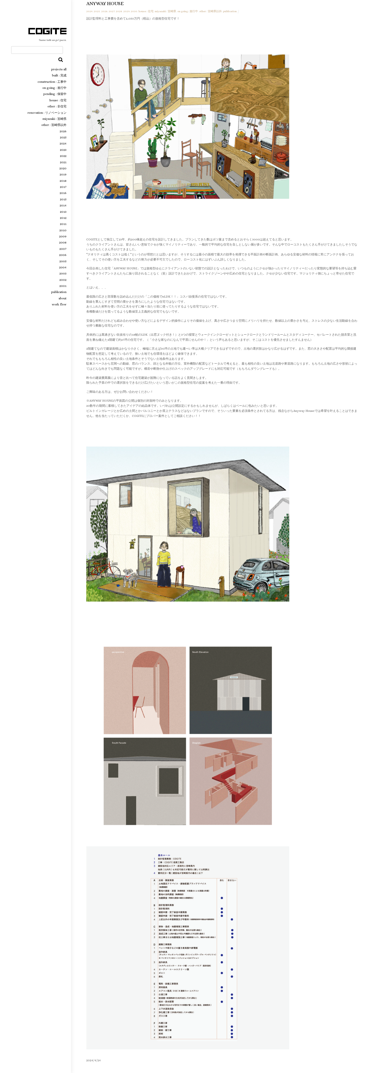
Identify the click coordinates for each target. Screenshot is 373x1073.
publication (58, 292)
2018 (63, 181)
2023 (63, 150)
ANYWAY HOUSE (104, 3)
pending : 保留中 (54, 94)
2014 (63, 205)
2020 (62, 168)
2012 (63, 218)
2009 (62, 236)
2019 (63, 174)
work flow (59, 304)
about (62, 298)
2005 (62, 261)
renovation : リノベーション (47, 113)
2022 (63, 156)
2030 (134, 11)
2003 (62, 273)
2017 (63, 187)
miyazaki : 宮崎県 (54, 119)
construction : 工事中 (52, 82)
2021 (63, 162)
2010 (62, 230)
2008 (62, 242)
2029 (126, 11)
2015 (63, 199)
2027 (111, 11)
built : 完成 (59, 75)
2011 (63, 224)
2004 (62, 267)
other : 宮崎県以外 (53, 125)
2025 (63, 137)
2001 (62, 286)
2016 (63, 193)
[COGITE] (47, 40)
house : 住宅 (57, 100)
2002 (62, 280)
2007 (62, 249)
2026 (63, 131)
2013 (63, 212)
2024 (63, 143)
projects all (58, 69)
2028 (119, 11)
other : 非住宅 (56, 106)
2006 (62, 255)
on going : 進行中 (54, 88)
